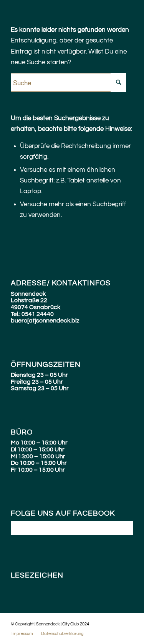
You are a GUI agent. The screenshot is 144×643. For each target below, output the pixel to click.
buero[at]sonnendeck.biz (45, 320)
